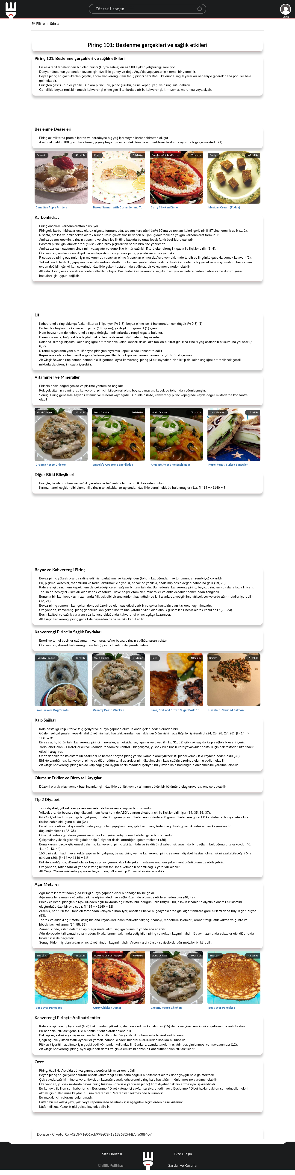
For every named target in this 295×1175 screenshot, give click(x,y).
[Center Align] (201, 6)
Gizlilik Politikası (111, 1165)
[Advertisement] (147, 110)
